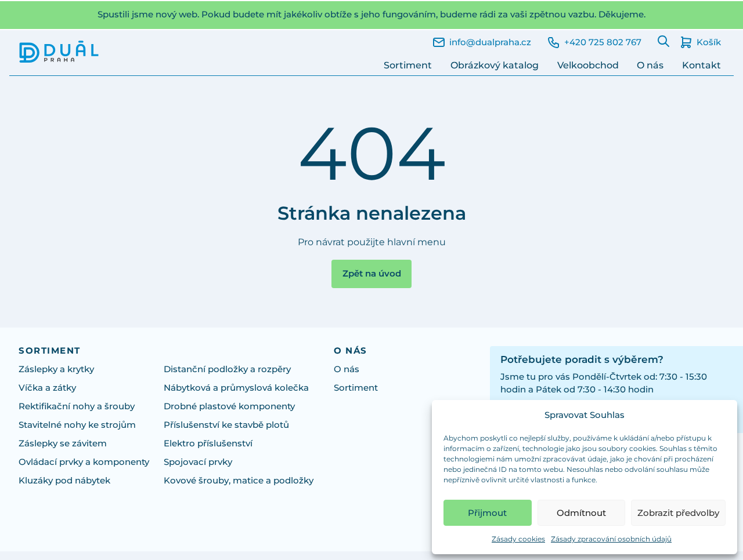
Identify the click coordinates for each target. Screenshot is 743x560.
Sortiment (408, 65)
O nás (650, 65)
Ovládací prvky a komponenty (84, 462)
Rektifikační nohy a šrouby (77, 406)
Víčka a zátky (47, 388)
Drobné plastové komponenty (229, 406)
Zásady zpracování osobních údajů (611, 538)
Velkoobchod (588, 65)
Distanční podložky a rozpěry (227, 369)
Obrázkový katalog (494, 65)
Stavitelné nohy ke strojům (77, 425)
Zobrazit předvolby (678, 512)
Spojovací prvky (198, 462)
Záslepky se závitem (63, 443)
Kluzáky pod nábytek (64, 480)
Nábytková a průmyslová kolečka (236, 388)
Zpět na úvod (371, 273)
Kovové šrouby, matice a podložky (238, 480)
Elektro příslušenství (208, 443)
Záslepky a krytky (56, 369)
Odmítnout (581, 512)
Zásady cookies (518, 538)
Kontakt (701, 65)
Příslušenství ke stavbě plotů (226, 425)
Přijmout (487, 512)
